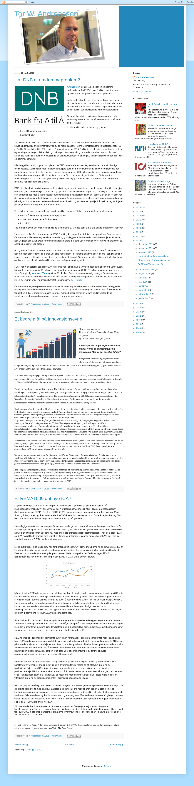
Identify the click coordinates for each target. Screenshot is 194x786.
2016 (138, 240)
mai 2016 (143, 282)
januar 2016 (145, 298)
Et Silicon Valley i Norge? (160, 181)
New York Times (40, 273)
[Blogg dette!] (71, 304)
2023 (138, 211)
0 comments (57, 304)
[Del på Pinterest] (79, 304)
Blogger (107, 766)
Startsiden (69, 744)
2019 (138, 228)
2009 (138, 328)
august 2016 (145, 273)
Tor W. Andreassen (46, 14)
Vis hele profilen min (142, 91)
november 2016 (146, 248)
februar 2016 (145, 294)
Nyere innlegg (21, 744)
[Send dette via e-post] (68, 304)
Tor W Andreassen (33, 304)
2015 (138, 303)
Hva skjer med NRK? (158, 144)
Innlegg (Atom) (34, 749)
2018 (138, 232)
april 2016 (144, 286)
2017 (138, 236)
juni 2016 (143, 277)
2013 (138, 312)
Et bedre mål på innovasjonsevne (48, 318)
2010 (138, 324)
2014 (138, 307)
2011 (138, 320)
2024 (138, 207)
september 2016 (147, 269)
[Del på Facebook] (76, 304)
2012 (138, 316)
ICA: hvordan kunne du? (159, 162)
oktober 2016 (145, 252)
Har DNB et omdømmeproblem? (47, 79)
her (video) (76, 280)
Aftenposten (73, 87)
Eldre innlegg (116, 744)
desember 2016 (146, 244)
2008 (138, 332)
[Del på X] (73, 304)
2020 (138, 224)
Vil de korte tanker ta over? (161, 125)
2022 (138, 215)
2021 (138, 220)
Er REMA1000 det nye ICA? (42, 498)
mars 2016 (144, 290)
